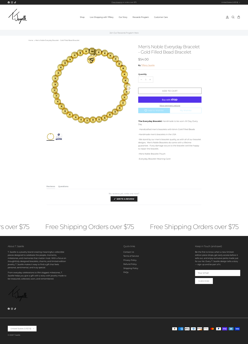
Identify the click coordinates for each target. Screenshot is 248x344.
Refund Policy (130, 264)
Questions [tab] (63, 187)
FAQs (125, 272)
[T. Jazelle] (18, 17)
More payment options (170, 106)
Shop (82, 17)
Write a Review (126, 200)
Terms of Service (131, 256)
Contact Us (128, 252)
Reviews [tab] (51, 187)
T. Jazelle (17, 335)
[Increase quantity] (151, 79)
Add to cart (169, 91)
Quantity (142, 74)
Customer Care (161, 17)
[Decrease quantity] (140, 79)
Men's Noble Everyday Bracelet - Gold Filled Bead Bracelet (57, 40)
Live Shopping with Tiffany (102, 17)
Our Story (123, 17)
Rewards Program (141, 17)
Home (30, 40)
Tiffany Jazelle (148, 65)
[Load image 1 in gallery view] (90, 87)
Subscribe (204, 281)
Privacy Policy (130, 260)
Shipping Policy (130, 268)
